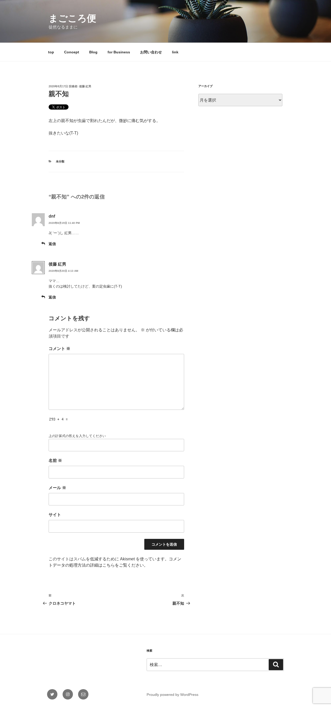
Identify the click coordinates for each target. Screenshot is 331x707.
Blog (93, 52)
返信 (52, 244)
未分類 (60, 161)
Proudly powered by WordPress (172, 694)
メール (57, 487)
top (51, 52)
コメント (59, 348)
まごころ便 (72, 18)
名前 (55, 460)
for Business (119, 52)
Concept (71, 52)
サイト (55, 514)
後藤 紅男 (85, 86)
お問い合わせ (151, 52)
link (175, 52)
